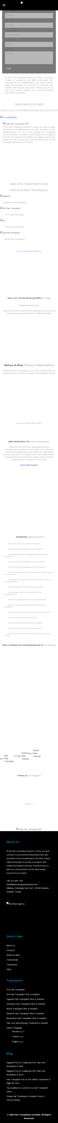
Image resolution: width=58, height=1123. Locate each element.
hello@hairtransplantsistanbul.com (22, 884)
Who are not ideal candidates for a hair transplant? (27, 567)
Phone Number (12, 30)
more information (29, 465)
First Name (10, 11)
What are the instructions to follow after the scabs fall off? (29, 612)
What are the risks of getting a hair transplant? (25, 549)
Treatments (11, 964)
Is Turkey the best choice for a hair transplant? (25, 628)
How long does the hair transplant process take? (26, 587)
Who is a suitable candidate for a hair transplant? (26, 562)
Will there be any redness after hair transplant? (25, 623)
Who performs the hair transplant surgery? (24, 544)
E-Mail (8, 40)
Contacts (10, 950)
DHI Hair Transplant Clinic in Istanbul (23, 994)
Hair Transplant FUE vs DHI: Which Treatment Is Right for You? (28, 1081)
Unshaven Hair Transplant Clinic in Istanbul (25, 1004)
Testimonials (12, 959)
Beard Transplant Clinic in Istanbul (21, 1008)
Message (9, 49)
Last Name (10, 20)
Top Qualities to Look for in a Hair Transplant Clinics (27, 1089)
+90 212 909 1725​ (14, 880)
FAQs (8, 969)
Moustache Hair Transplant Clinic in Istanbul (26, 1018)
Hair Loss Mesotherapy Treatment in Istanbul (27, 1023)
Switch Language (14, 1027)
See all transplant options (29, 251)
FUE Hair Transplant (15, 989)
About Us (10, 945)
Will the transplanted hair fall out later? (22, 618)
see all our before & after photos (29, 423)
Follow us (29, 804)
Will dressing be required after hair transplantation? (27, 600)
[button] (29, 543)
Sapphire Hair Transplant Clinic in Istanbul (25, 999)
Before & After (13, 955)
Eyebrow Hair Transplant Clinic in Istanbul (25, 1013)
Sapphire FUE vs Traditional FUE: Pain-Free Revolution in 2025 (25, 1064)
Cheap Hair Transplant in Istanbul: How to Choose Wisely (25, 1098)
